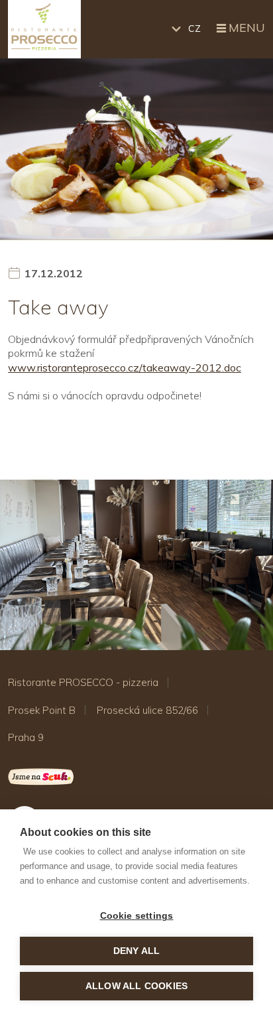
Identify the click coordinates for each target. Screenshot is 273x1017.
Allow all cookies (136, 986)
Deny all (136, 951)
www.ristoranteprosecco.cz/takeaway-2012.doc (124, 367)
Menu (247, 28)
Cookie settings (137, 916)
